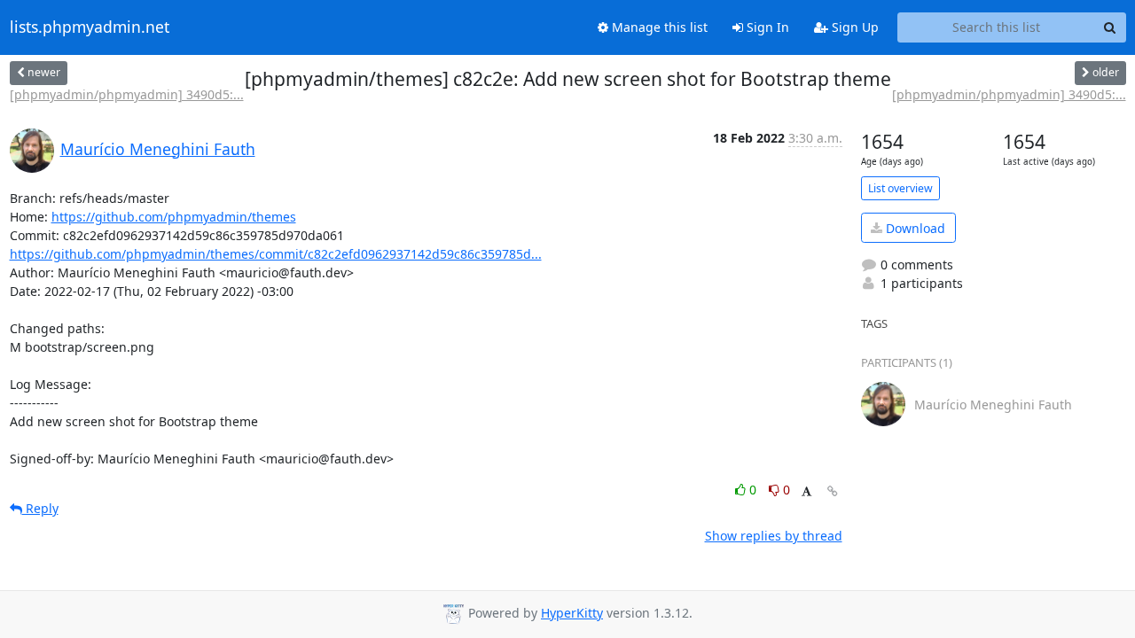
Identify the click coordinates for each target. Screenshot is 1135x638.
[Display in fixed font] (806, 492)
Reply (40, 508)
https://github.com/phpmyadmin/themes (173, 216)
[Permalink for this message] (832, 491)
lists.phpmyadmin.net (89, 27)
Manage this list (658, 27)
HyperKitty (572, 612)
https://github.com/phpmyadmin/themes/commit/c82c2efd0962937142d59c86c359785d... (276, 253)
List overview (900, 188)
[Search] (1110, 27)
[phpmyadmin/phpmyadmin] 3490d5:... (127, 94)
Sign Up (853, 27)
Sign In (766, 27)
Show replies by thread (773, 535)
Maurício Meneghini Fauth (157, 149)
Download (913, 228)
